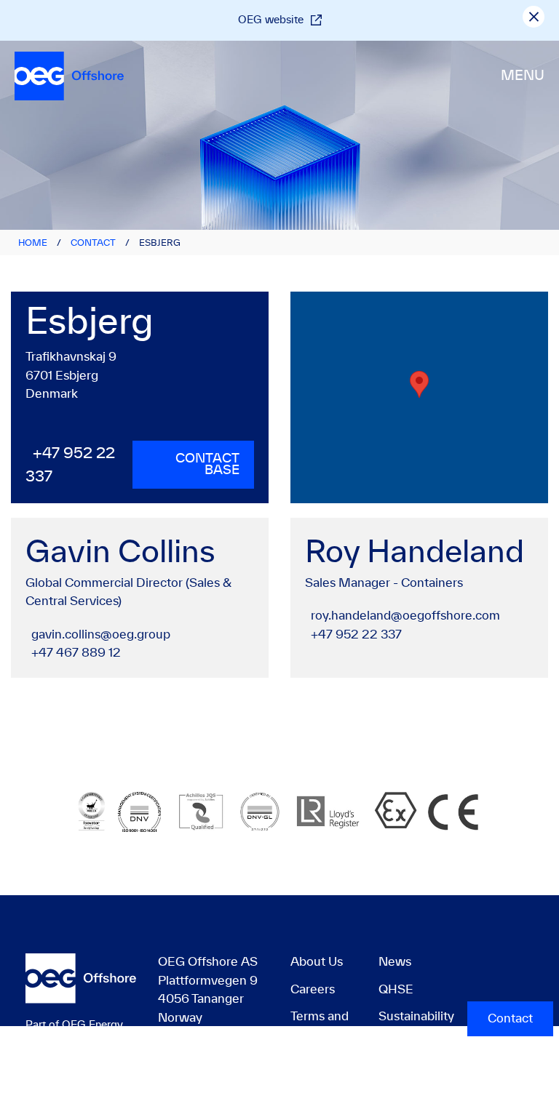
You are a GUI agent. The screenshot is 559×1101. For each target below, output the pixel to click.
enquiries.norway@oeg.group (241, 1070)
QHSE (395, 990)
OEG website (271, 20)
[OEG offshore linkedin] (469, 971)
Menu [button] (522, 76)
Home (32, 243)
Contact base (207, 464)
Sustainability (416, 1016)
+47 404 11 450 (201, 1051)
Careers (312, 990)
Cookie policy (495, 1091)
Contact (93, 243)
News (394, 962)
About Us (316, 962)
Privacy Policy (388, 1091)
